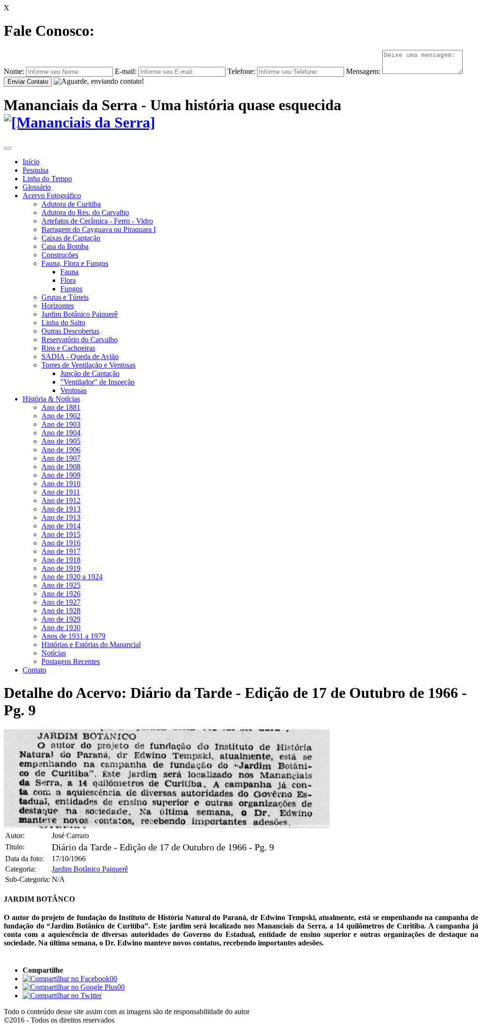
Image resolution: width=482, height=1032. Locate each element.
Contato (34, 670)
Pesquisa (35, 170)
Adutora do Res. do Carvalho (85, 212)
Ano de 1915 (60, 534)
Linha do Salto (63, 323)
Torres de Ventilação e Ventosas (88, 365)
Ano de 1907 (60, 458)
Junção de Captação (90, 373)
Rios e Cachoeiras (68, 348)
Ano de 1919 (60, 568)
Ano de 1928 (60, 611)
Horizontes (57, 306)
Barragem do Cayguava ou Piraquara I (98, 229)
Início (31, 162)
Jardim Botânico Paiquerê (79, 314)
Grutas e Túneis (64, 297)
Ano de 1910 (60, 484)
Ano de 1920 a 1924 (72, 577)
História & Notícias (51, 399)
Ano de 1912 (60, 500)
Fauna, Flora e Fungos (74, 263)
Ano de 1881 (60, 407)
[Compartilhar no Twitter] (62, 996)
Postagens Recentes (70, 661)
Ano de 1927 (60, 602)
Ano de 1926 (60, 594)
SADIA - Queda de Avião (80, 356)
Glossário (37, 187)
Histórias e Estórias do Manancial (91, 644)
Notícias (53, 653)
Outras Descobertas (70, 331)
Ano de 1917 (60, 551)
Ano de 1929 (60, 619)
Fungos (71, 289)
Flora (68, 280)
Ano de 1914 (60, 526)
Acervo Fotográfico (52, 196)
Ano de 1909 (60, 475)
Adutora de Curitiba (71, 204)
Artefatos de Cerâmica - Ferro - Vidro (97, 221)
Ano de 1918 (60, 560)
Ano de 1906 (60, 450)
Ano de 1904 (60, 433)
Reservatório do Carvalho (79, 340)
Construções (59, 255)
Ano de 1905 (60, 441)
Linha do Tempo (47, 179)
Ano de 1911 (60, 492)
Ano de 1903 (60, 424)
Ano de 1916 (60, 543)
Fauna (69, 272)
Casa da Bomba (64, 246)
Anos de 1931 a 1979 (73, 636)
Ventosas (73, 390)
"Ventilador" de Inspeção (97, 382)
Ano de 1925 (60, 585)
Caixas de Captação (70, 238)
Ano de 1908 (60, 467)
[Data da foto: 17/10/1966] (166, 826)
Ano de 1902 (60, 416)
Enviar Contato (28, 81)
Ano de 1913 (60, 509)
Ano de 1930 (60, 628)
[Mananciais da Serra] (79, 122)
